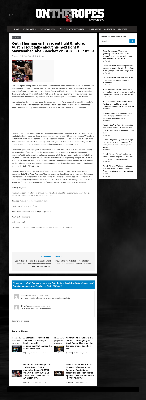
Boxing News (95, 29)
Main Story (16, 37)
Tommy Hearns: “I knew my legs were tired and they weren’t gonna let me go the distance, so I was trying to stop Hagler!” (119, 92)
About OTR (122, 29)
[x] (12, 14)
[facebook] (9, 14)
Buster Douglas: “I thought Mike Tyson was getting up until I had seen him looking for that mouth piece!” (117, 116)
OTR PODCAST (28, 29)
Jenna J (16, 56)
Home (16, 29)
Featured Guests (47, 29)
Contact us (109, 29)
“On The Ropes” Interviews (72, 29)
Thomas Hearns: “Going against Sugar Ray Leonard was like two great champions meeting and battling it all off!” (119, 104)
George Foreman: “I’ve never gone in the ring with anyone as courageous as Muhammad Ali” (118, 80)
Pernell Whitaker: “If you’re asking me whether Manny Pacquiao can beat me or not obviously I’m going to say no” (118, 156)
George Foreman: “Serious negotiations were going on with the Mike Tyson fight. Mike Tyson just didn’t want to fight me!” (118, 68)
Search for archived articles (113, 37)
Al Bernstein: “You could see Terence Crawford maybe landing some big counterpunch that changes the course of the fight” (37, 343)
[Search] (132, 41)
